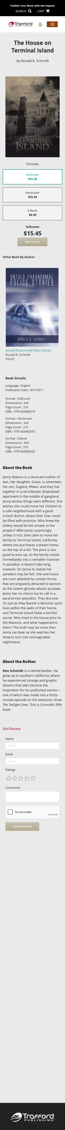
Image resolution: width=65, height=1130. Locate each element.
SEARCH (21, 11)
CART (41, 11)
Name (9, 739)
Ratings (10, 770)
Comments (12, 788)
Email (9, 754)
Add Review (12, 729)
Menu (52, 24)
